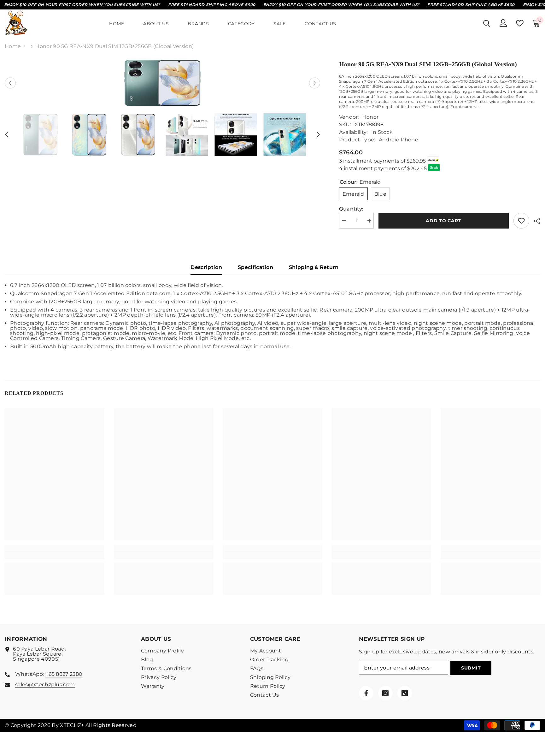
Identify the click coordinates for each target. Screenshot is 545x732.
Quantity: (351, 208)
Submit (471, 668)
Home (13, 46)
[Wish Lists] (520, 23)
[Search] (487, 23)
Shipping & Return (313, 267)
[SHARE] (534, 221)
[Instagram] (385, 693)
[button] (10, 83)
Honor (370, 117)
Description (206, 267)
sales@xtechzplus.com (45, 684)
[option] (162, 83)
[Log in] (503, 23)
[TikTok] (404, 693)
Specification (255, 267)
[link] (54, 555)
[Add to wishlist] (521, 221)
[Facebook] (366, 693)
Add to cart (443, 220)
